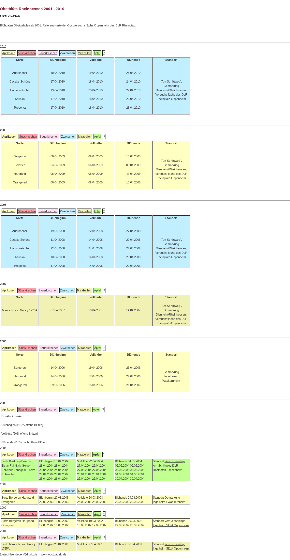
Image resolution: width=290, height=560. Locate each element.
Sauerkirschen (47, 53)
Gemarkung (172, 497)
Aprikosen (8, 53)
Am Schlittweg (162, 465)
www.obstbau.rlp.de (53, 554)
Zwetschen (68, 136)
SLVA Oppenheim (177, 525)
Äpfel (97, 53)
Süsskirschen (27, 53)
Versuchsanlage (175, 461)
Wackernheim (176, 502)
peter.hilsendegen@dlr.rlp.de (19, 554)
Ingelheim (159, 525)
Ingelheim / (160, 502)
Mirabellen (84, 53)
